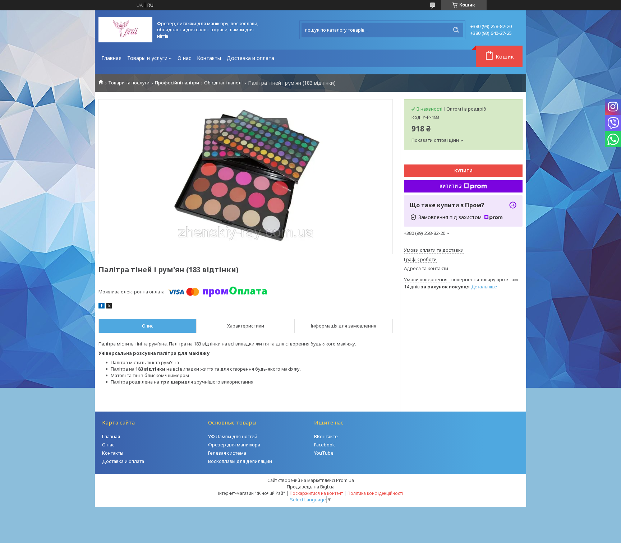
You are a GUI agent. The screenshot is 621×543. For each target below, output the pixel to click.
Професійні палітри (177, 83)
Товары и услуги (147, 58)
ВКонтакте (326, 436)
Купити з (451, 186)
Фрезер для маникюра (234, 444)
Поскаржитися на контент (316, 493)
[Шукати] (456, 30)
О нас (184, 58)
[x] (109, 306)
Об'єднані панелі (223, 83)
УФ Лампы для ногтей (232, 436)
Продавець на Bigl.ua (311, 486)
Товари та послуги (129, 83)
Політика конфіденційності (375, 493)
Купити (463, 171)
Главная (111, 58)
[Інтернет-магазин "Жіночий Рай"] (125, 29)
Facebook (324, 444)
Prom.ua (345, 480)
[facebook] (101, 306)
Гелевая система (227, 453)
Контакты (209, 58)
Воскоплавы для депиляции (240, 461)
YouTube (324, 453)
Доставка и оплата (250, 58)
